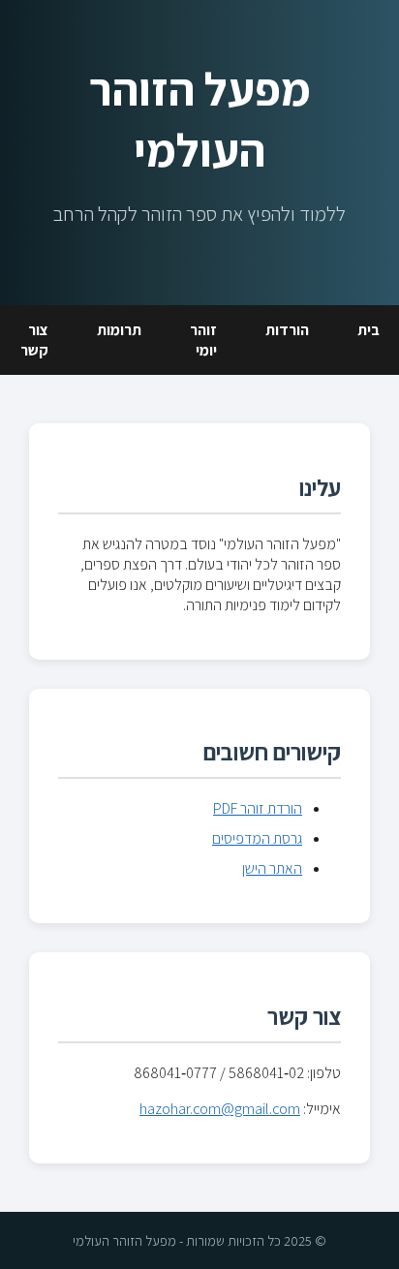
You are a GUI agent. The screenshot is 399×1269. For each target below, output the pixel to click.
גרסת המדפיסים (257, 838)
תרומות (119, 330)
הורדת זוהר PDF (257, 808)
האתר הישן (272, 868)
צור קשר (34, 340)
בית (368, 330)
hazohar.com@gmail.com (219, 1109)
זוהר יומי (203, 340)
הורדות (287, 330)
